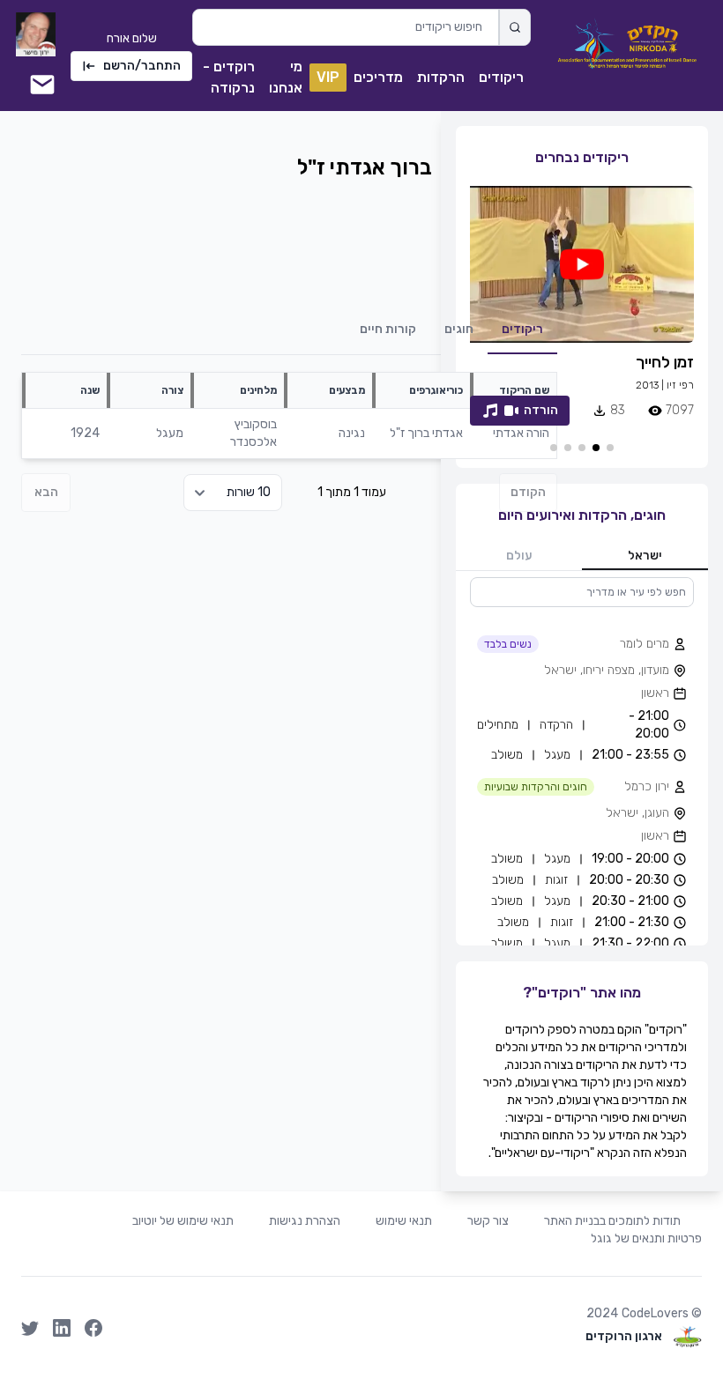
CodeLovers (655, 1313)
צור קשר (488, 1220)
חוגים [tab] (458, 329)
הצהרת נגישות (304, 1220)
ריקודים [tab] (522, 329)
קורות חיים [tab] (388, 329)
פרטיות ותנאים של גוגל (646, 1238)
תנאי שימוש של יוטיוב (183, 1220)
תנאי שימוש (404, 1220)
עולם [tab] (519, 555)
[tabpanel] (582, 761)
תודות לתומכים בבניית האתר (612, 1220)
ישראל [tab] (645, 555)
